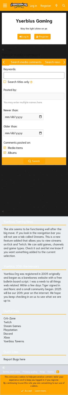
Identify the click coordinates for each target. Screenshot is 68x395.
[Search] (63, 5)
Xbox (7, 337)
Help (42, 371)
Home (51, 371)
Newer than (11, 110)
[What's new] (56, 5)
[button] (31, 81)
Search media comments (26, 62)
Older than (10, 126)
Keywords (9, 69)
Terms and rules (11, 371)
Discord (8, 333)
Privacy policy (30, 371)
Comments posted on (17, 142)
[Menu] (5, 5)
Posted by (10, 89)
